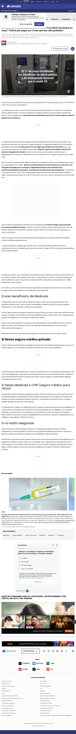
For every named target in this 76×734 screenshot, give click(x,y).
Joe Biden (61, 535)
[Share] (73, 49)
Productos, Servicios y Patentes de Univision (12, 698)
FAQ (3, 693)
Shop (57, 1)
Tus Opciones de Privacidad (8, 703)
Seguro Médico (17, 535)
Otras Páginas (28, 651)
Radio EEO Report (44, 713)
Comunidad (65, 19)
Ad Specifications (6, 691)
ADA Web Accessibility (45, 686)
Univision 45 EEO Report (8, 705)
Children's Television (45, 700)
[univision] (13, 6)
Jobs (41, 688)
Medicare (51, 535)
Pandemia (6, 535)
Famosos (39, 1)
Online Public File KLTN (7, 708)
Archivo (3, 688)
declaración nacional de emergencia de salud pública (23, 102)
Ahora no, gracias (26, 24)
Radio (52, 1)
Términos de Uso (6, 683)
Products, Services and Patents (47, 695)
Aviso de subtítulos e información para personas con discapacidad (55, 715)
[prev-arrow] (1, 494)
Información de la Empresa (8, 686)
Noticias (26, 1)
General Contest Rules (7, 700)
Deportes (46, 1)
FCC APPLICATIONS (6, 715)
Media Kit (42, 691)
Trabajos (54, 19)
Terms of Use (43, 683)
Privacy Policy (43, 681)
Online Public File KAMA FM (8, 710)
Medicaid (42, 535)
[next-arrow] (73, 494)
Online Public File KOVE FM (47, 708)
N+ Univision (12, 42)
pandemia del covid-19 (56, 102)
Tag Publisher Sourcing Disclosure (10, 695)
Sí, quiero (39, 24)
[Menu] (2, 6)
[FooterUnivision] (9, 651)
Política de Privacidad (7, 681)
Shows (32, 1)
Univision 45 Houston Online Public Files (50, 705)
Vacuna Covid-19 (30, 535)
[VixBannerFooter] (38, 643)
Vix (21, 1)
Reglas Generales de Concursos (47, 698)
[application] (38, 74)
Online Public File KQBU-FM (8, 713)
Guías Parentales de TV (45, 693)
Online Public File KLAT (45, 710)
